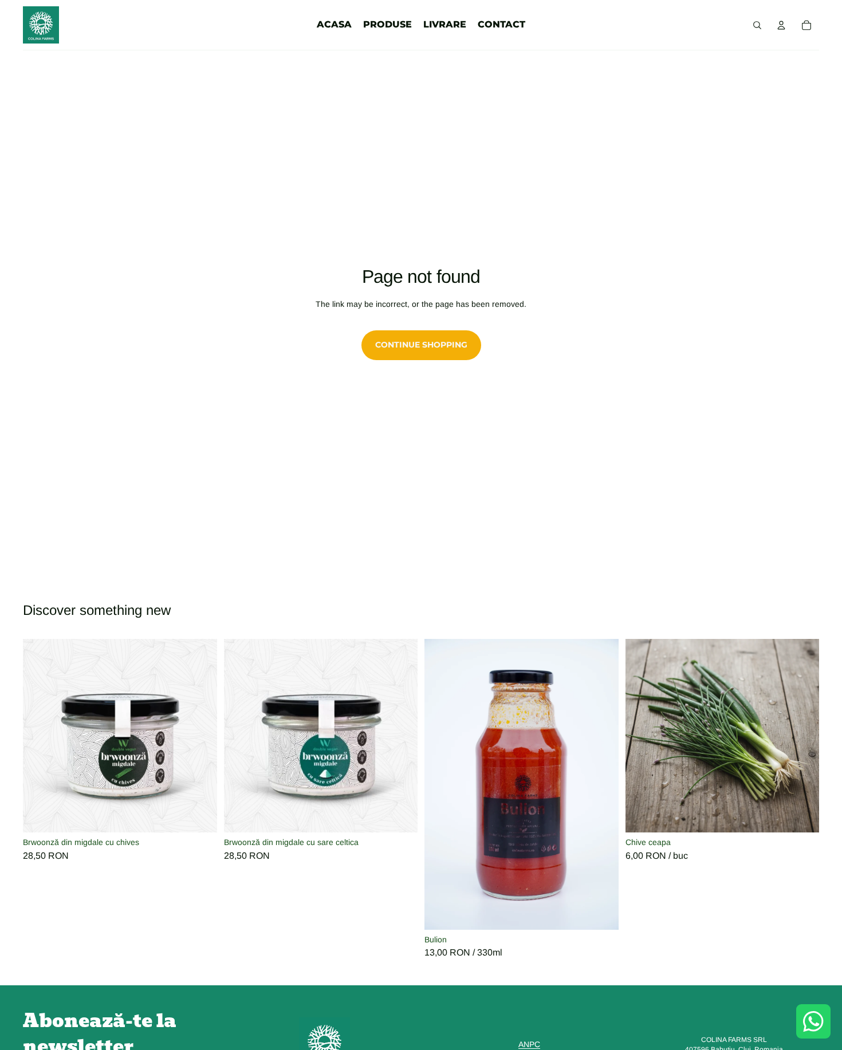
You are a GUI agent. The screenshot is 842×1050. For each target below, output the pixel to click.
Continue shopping (421, 345)
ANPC (529, 1044)
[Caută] (757, 25)
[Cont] (781, 25)
